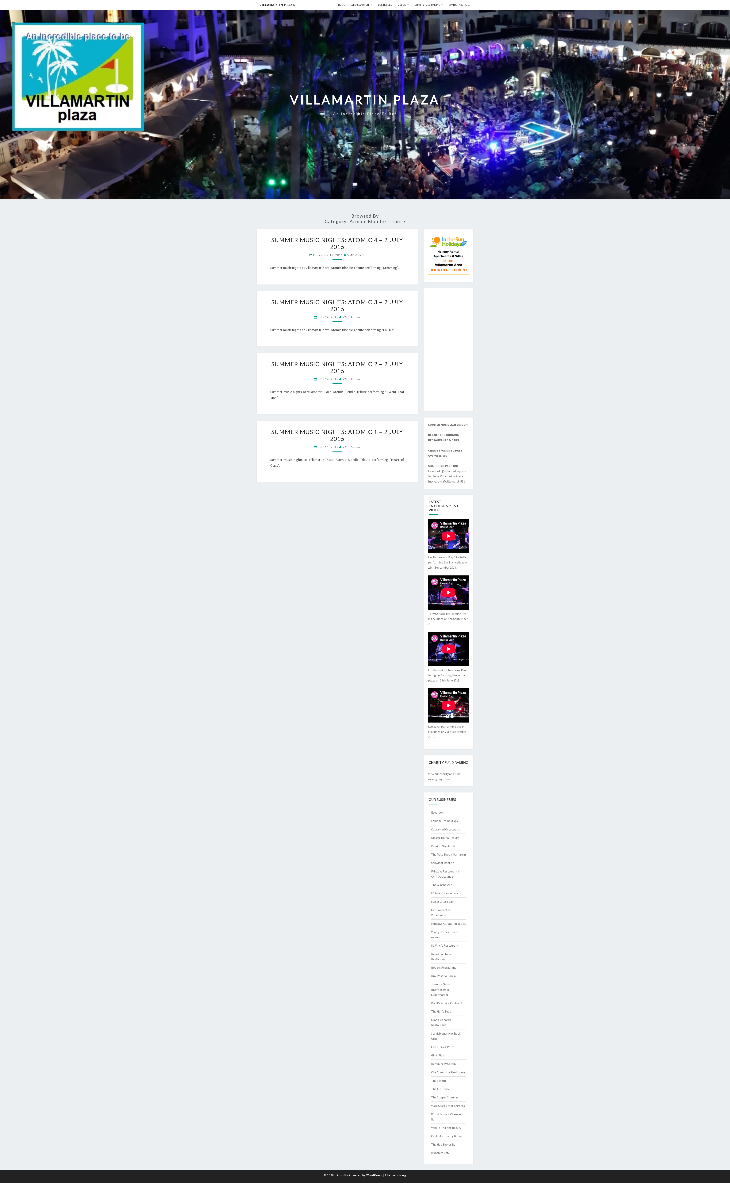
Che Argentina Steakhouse (448, 1072)
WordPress (374, 1175)
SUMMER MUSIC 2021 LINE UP (448, 424)
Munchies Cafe (440, 1153)
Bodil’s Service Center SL (447, 1003)
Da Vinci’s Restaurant (445, 945)
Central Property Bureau (447, 1136)
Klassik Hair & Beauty (445, 838)
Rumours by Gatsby (443, 1064)
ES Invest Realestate (444, 893)
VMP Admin (356, 255)
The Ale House (440, 1089)
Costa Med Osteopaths (446, 829)
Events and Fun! (360, 4)
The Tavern (438, 1080)
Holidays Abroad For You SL (448, 923)
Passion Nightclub (443, 846)
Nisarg (401, 1175)
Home (341, 4)
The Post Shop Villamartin (448, 854)
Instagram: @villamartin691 (446, 481)
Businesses (385, 4)
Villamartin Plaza (277, 4)
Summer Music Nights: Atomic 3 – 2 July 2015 (337, 305)
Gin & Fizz (437, 1055)
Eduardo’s (437, 812)
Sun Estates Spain (442, 901)
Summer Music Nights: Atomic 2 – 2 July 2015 (337, 367)
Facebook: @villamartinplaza (447, 471)
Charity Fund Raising (427, 4)
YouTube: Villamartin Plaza (445, 476)
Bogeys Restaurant (443, 967)
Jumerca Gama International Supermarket (441, 989)
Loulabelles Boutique (445, 821)
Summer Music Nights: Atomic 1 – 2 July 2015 (337, 435)
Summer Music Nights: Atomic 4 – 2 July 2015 (337, 243)
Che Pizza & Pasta (442, 1047)
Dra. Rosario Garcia (443, 976)
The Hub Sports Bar (444, 1144)
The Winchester (441, 885)
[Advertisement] (448, 350)
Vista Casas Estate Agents (448, 1106)
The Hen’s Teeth (441, 1011)
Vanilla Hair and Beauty (446, 1128)
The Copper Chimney (444, 1097)
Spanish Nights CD (460, 4)
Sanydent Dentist (442, 863)
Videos (402, 4)
